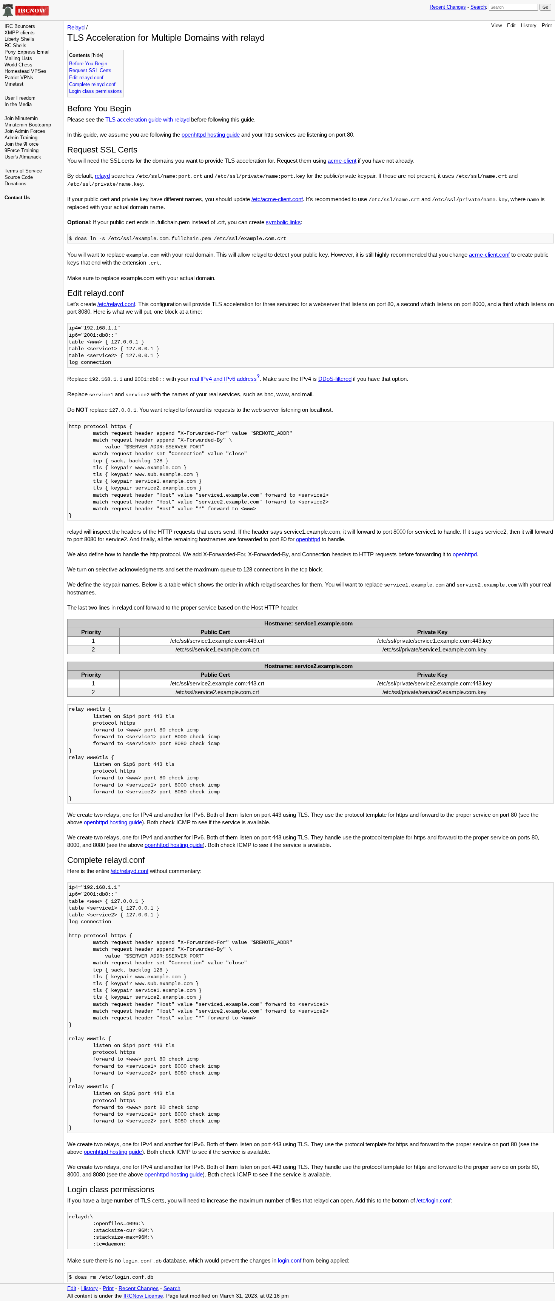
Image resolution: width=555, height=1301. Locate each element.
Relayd (76, 27)
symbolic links (283, 222)
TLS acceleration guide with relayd (147, 119)
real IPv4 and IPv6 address (223, 379)
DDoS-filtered (335, 379)
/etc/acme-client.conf (277, 199)
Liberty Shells (19, 39)
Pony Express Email (27, 52)
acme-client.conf (489, 254)
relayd (102, 175)
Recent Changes (448, 7)
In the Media (18, 104)
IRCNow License (143, 1296)
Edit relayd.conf (86, 77)
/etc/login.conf (433, 1200)
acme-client (342, 160)
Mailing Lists (18, 58)
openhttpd (308, 539)
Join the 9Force (22, 144)
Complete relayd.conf (92, 84)
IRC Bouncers (20, 26)
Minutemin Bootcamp (28, 125)
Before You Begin (88, 63)
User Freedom (20, 98)
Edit (511, 25)
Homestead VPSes (25, 71)
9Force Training (22, 150)
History (528, 25)
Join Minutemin (21, 118)
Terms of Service (23, 171)
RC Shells (15, 45)
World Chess (18, 65)
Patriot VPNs (19, 77)
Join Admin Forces (25, 131)
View (496, 25)
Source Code (19, 177)
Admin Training (21, 137)
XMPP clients (20, 32)
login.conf (289, 1260)
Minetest (14, 84)
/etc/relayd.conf (116, 304)
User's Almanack (23, 157)
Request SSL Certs (90, 70)
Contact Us (17, 197)
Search (478, 7)
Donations (15, 183)
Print (547, 25)
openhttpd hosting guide (211, 134)
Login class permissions (95, 91)
